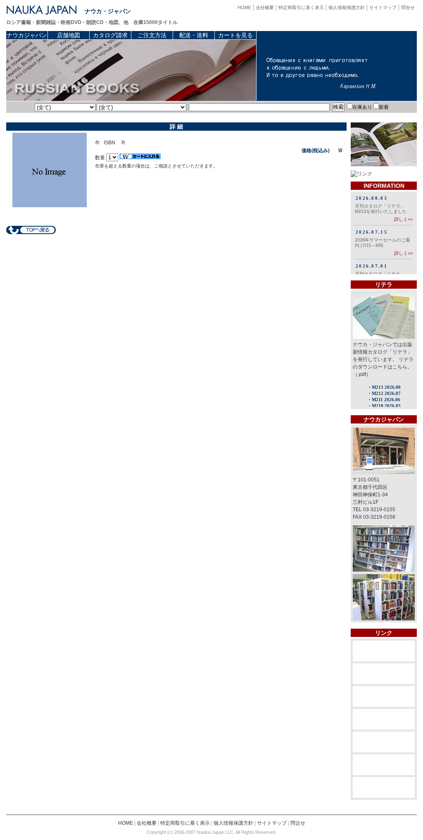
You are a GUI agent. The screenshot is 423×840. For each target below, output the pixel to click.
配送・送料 (193, 35)
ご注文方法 (152, 35)
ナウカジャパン (27, 35)
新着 (384, 107)
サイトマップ (383, 7)
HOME (244, 7)
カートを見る (235, 35)
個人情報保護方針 (346, 7)
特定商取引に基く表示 (301, 7)
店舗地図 (68, 35)
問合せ (408, 7)
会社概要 (265, 7)
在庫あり (362, 107)
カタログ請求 (110, 35)
